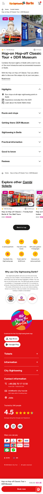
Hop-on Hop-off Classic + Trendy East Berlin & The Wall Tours (17, 213)
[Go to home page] (21, 3)
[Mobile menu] (3, 3)
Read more (6, 79)
